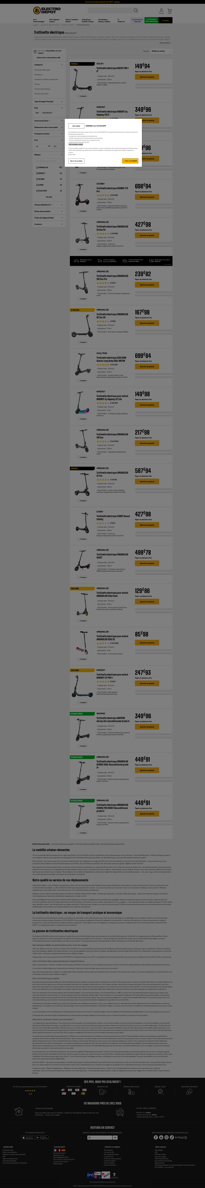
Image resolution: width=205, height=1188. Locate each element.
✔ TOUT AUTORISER (130, 161)
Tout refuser (76, 126)
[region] (103, 143)
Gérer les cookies (76, 161)
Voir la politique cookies (76, 144)
